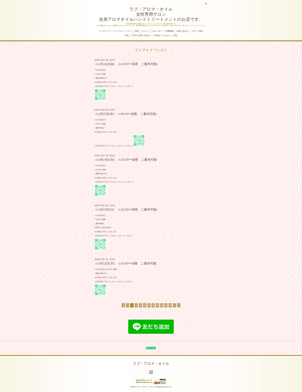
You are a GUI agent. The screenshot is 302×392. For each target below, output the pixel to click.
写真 (137, 31)
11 (132, 305)
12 (136, 305)
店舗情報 (169, 31)
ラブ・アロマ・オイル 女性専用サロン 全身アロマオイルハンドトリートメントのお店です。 (151, 14)
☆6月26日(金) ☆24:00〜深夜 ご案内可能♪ (126, 64)
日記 (175, 35)
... (127, 305)
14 (145, 305)
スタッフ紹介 (197, 31)
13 (140, 305)
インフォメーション (123, 31)
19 (166, 305)
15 (149, 305)
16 (153, 305)
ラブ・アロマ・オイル (151, 363)
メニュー (146, 31)
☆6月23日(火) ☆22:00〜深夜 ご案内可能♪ (126, 210)
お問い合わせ (182, 31)
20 (170, 305)
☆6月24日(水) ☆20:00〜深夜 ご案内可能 (126, 160)
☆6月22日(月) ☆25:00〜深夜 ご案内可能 (125, 263)
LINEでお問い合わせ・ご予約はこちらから (151, 35)
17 (157, 305)
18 (162, 305)
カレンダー (157, 31)
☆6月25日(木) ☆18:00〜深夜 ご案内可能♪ (126, 114)
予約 (127, 35)
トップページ (105, 31)
